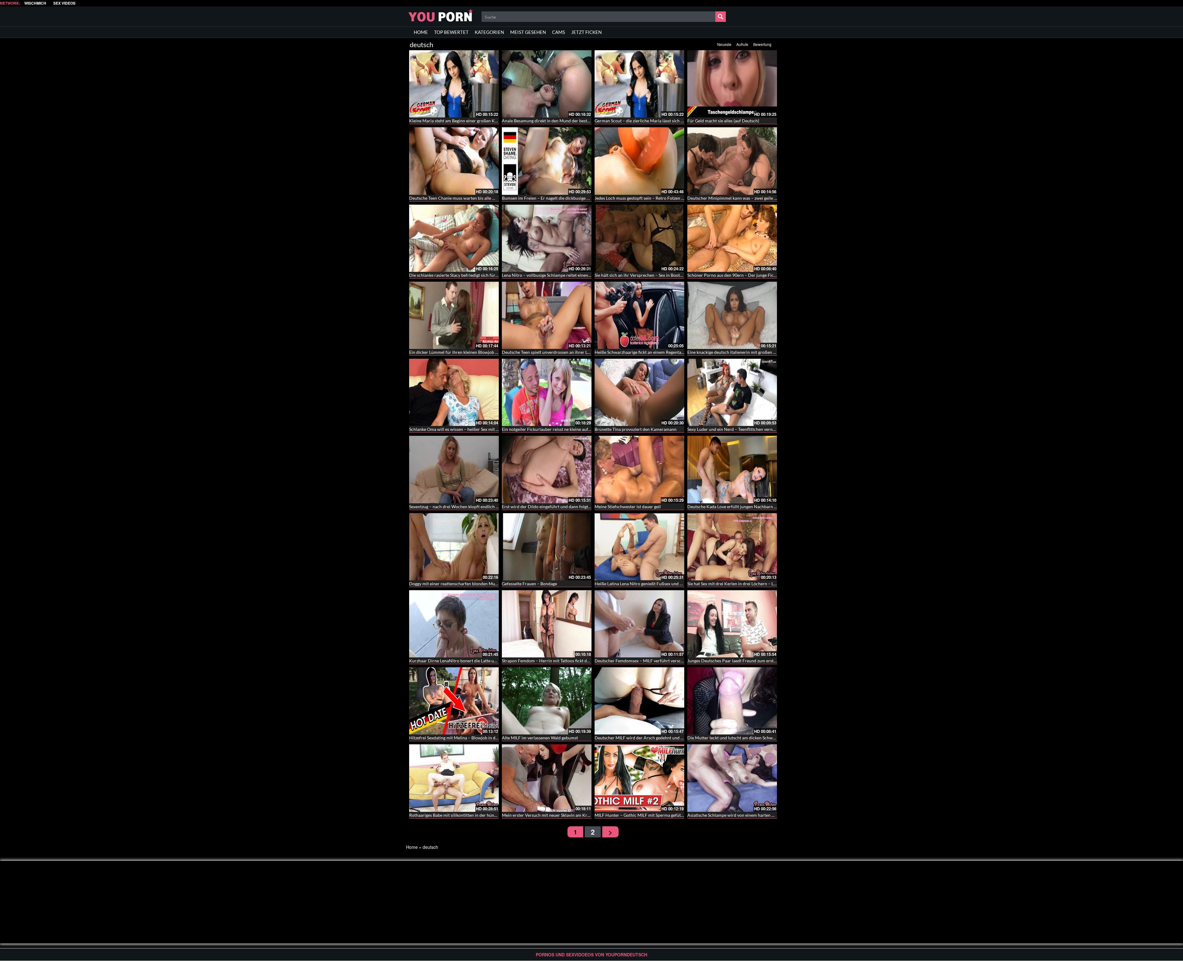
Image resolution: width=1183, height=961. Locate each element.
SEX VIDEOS (64, 3)
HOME (421, 32)
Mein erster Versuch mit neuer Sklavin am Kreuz (548, 815)
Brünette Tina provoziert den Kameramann (636, 429)
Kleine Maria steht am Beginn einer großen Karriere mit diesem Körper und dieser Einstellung (498, 120)
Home (412, 847)
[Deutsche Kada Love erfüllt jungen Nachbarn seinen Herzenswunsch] (732, 469)
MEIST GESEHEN (528, 32)
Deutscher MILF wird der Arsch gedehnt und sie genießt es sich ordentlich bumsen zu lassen (682, 737)
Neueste (724, 44)
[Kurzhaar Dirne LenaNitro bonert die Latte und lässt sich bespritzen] (454, 623)
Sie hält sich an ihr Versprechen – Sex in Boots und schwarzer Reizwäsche (664, 275)
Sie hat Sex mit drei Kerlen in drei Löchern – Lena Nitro (739, 583)
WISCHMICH (35, 3)
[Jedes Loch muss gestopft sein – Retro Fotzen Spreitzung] (639, 160)
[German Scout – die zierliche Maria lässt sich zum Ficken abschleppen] (639, 83)
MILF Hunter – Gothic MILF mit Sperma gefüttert (641, 815)
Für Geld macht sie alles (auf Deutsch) (723, 120)
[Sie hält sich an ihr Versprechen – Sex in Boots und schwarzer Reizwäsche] (639, 238)
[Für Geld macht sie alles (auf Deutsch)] (732, 83)
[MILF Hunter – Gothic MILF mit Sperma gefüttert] (639, 778)
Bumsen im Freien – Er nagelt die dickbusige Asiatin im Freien (560, 198)
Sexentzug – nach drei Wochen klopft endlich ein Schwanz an (467, 506)
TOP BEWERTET (451, 32)
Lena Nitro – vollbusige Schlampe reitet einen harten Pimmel (559, 275)
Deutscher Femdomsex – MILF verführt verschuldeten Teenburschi (658, 660)
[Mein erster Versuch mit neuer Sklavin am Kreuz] (547, 778)
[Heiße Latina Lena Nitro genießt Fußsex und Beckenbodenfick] (639, 546)
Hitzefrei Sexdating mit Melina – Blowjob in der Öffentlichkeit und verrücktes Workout (492, 737)
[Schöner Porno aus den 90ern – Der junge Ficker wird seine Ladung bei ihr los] (732, 238)
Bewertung (762, 44)
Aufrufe (742, 44)
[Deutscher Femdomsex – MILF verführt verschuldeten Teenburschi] (639, 623)
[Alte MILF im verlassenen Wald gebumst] (547, 700)
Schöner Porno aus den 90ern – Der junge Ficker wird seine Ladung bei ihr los (761, 275)
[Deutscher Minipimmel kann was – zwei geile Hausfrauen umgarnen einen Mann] (732, 160)
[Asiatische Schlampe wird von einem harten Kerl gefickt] (732, 778)
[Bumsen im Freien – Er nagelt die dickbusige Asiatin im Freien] (547, 160)
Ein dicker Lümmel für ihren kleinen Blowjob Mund (457, 352)
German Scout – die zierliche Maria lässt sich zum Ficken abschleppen (661, 120)
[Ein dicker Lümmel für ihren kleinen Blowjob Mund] (454, 315)
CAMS (558, 32)
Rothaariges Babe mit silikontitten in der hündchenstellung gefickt (472, 815)
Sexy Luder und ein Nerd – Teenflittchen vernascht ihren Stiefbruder (752, 429)
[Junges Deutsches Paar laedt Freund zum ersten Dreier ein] (732, 623)
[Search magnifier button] (720, 16)
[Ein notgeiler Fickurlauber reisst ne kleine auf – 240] (547, 392)
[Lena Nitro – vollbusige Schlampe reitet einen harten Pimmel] (547, 238)
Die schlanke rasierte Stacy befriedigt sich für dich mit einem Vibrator (475, 275)
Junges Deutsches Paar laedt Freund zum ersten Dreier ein (743, 660)
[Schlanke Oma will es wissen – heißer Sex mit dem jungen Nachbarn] (454, 392)
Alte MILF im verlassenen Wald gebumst (540, 737)
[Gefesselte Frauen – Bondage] (547, 546)
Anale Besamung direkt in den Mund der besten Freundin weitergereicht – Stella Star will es (589, 120)
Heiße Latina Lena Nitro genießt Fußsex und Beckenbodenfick (653, 583)
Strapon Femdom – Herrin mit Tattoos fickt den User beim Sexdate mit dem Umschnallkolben (590, 660)
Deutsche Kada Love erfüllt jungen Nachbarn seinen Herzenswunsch (752, 506)
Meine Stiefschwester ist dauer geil (628, 506)
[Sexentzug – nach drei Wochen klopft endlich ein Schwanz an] (454, 469)
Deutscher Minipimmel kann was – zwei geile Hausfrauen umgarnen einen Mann (763, 198)
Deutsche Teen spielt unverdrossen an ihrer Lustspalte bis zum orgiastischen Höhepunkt (585, 352)
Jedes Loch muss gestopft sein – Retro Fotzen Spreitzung (648, 198)
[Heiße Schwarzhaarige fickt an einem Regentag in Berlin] (639, 315)
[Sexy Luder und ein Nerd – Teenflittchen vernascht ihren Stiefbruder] (732, 392)
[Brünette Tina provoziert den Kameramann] (639, 392)
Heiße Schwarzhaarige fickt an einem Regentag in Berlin (648, 352)
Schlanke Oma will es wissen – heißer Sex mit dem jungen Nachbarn (473, 429)
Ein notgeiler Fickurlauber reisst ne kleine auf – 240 (551, 429)
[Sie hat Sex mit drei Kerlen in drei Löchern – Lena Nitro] (732, 546)
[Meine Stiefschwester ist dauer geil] (639, 469)
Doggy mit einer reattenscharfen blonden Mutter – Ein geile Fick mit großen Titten (487, 583)
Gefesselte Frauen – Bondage (529, 583)
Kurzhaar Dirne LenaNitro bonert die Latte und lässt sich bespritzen (473, 660)
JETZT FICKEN (586, 32)
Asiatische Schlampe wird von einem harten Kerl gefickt (740, 815)
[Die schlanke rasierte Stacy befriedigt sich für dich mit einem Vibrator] (454, 238)
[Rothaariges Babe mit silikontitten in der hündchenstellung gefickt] (454, 778)
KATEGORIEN (489, 32)
